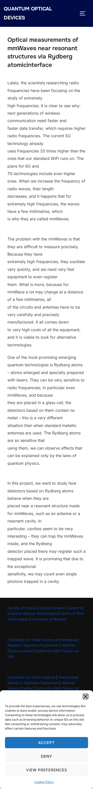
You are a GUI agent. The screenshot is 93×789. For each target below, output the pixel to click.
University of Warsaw (49, 619)
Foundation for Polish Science (31, 640)
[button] (85, 696)
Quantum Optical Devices (28, 13)
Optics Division (52, 608)
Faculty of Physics (22, 608)
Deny (46, 756)
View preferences (46, 770)
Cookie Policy (44, 782)
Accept (46, 742)
